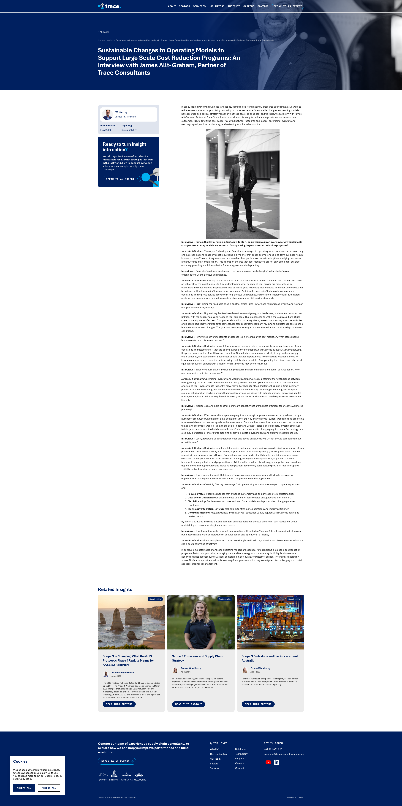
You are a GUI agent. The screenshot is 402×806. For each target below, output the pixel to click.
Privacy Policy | (291, 797)
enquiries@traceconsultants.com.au (284, 754)
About (172, 6)
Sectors (184, 6)
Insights (234, 6)
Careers (248, 6)
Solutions (217, 6)
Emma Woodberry (191, 668)
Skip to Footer (5, 3)
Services (199, 6)
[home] (112, 6)
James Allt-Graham (125, 116)
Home (101, 40)
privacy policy (24, 778)
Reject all (49, 788)
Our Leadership (218, 754)
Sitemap (300, 797)
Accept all (24, 788)
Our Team (215, 758)
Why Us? (215, 749)
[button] (171, 6)
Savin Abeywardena (122, 672)
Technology (241, 753)
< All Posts (103, 32)
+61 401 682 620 (273, 749)
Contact (263, 6)
